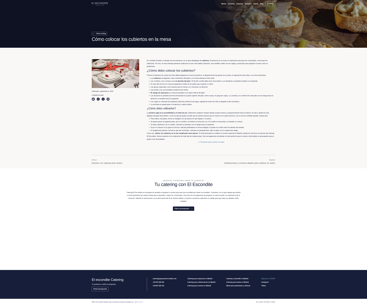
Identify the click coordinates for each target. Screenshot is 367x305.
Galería (255, 4)
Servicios (231, 4)
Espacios (239, 4)
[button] (93, 99)
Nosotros (248, 4)
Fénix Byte (140, 302)
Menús (223, 4)
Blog (261, 4)
